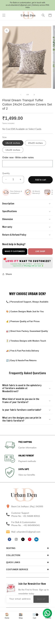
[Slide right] (34, 94)
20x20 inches (35, 143)
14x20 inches (13, 150)
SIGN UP (41, 599)
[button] (3, 15)
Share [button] (9, 274)
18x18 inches (13, 143)
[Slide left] (20, 94)
